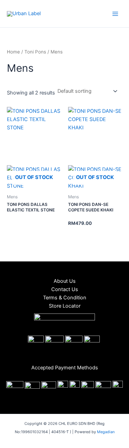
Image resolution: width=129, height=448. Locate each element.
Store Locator (64, 306)
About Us (65, 281)
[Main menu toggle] (115, 13)
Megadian (106, 431)
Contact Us (64, 289)
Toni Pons (35, 51)
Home (13, 51)
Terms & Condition (64, 298)
